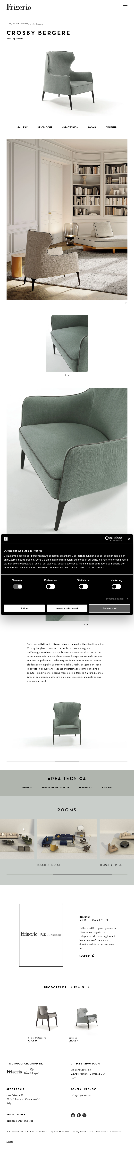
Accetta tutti (110, 608)
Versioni (107, 787)
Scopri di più (86, 955)
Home (9, 24)
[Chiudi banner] (129, 539)
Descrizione (44, 127)
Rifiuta (24, 608)
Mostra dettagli (115, 598)
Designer (111, 127)
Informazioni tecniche (55, 787)
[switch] (50, 586)
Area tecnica (70, 127)
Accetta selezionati (67, 608)
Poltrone (24, 24)
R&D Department (15, 38)
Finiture (27, 787)
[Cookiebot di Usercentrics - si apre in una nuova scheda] (107, 538)
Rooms (92, 127)
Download (85, 787)
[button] (7, 723)
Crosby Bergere (36, 24)
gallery (22, 127)
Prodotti (16, 24)
